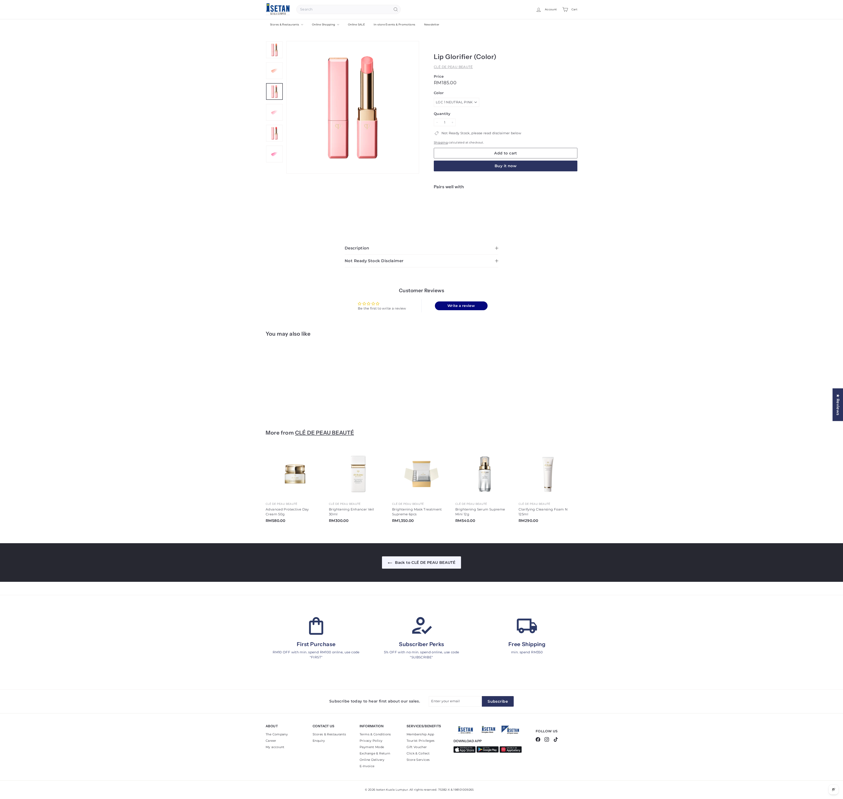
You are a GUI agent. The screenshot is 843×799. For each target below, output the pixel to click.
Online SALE (356, 24)
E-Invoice (367, 766)
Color (439, 93)
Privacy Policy (371, 741)
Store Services (418, 760)
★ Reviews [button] (838, 404)
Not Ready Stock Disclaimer (374, 260)
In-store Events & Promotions (394, 24)
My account (275, 747)
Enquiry (319, 741)
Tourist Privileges (421, 741)
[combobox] (348, 9)
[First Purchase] (316, 626)
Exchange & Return (375, 753)
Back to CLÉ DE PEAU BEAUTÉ (424, 562)
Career (271, 741)
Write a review (461, 306)
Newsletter (432, 24)
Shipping (441, 142)
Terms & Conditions (375, 734)
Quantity (442, 114)
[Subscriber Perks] (421, 626)
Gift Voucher (417, 747)
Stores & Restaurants (285, 24)
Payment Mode (372, 747)
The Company (277, 734)
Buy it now (506, 166)
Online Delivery (372, 760)
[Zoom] (353, 107)
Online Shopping (324, 24)
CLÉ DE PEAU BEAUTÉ (453, 67)
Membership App (420, 734)
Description (357, 248)
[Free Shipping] (527, 626)
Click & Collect (418, 753)
